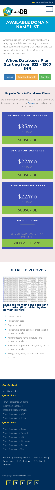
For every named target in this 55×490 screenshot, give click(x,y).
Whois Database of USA (14, 414)
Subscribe (27, 140)
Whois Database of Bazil (14, 449)
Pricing (9, 76)
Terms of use (40, 457)
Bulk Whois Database (13, 405)
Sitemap (7, 464)
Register (45, 76)
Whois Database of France (15, 445)
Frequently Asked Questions (17, 457)
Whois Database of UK (13, 437)
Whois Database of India (14, 418)
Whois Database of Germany (16, 441)
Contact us (24, 461)
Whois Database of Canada (15, 429)
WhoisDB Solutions (23, 475)
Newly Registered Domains (15, 401)
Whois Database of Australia (16, 433)
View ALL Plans (27, 242)
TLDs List (38, 461)
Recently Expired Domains (15, 409)
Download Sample (27, 76)
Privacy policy (9, 461)
